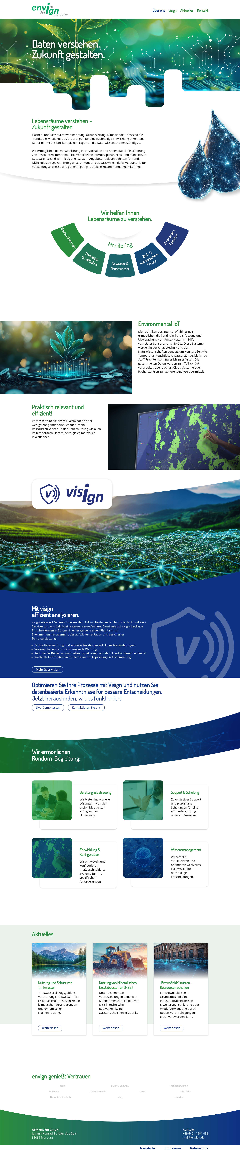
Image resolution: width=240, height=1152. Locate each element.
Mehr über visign (47, 669)
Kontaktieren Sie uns (86, 707)
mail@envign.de (194, 1137)
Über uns (158, 10)
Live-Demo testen (48, 707)
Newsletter (148, 1148)
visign (173, 10)
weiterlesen (50, 1028)
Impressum (173, 1148)
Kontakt (202, 10)
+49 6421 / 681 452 (195, 1133)
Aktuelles (186, 10)
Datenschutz (199, 1148)
